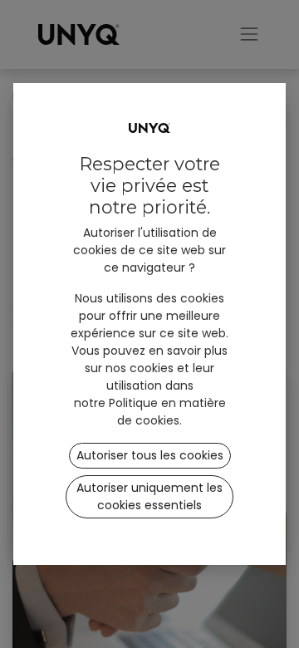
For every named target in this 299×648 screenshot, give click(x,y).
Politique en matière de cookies (167, 412)
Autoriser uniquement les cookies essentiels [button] (149, 496)
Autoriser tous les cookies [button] (149, 455)
